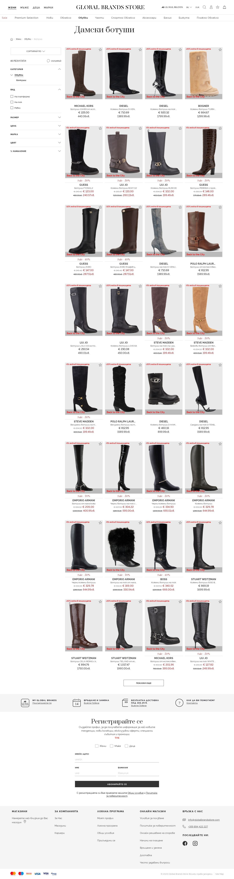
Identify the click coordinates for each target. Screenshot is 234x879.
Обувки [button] (83, 17)
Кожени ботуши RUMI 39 (164, 187)
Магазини (60, 825)
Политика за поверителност (158, 825)
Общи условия (135, 792)
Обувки (27, 39)
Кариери (60, 832)
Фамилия (123, 767)
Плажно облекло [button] (208, 17)
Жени (18, 39)
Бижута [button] (184, 17)
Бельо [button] (168, 17)
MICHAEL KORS (83, 106)
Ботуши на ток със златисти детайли (171, 345)
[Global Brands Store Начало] (110, 6)
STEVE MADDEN (164, 342)
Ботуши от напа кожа (83, 503)
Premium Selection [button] (27, 17)
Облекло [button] (65, 17)
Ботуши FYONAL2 (83, 187)
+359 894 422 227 (198, 826)
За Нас (58, 818)
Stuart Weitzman (203, 579)
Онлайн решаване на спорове (157, 832)
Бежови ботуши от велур (203, 345)
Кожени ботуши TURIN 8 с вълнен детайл (212, 109)
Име (77, 767)
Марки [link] (48, 7)
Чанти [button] (99, 17)
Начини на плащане (151, 840)
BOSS (163, 579)
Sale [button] (4, 17)
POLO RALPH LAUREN (203, 263)
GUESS (83, 184)
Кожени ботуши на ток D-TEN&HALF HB (171, 109)
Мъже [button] (24, 7)
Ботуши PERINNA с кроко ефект (207, 187)
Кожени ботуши (203, 503)
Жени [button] (12, 7)
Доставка (146, 855)
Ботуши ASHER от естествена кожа (90, 109)
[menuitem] (5, 17)
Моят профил (105, 818)
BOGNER (203, 106)
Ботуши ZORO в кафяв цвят (124, 266)
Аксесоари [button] (149, 17)
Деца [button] (36, 7)
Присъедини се (106, 840)
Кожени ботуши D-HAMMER (164, 424)
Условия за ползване (152, 818)
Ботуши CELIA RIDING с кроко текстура (91, 661)
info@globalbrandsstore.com (204, 819)
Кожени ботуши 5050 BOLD (204, 582)
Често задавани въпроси (155, 862)
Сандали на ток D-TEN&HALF (205, 424)
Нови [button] (49, 17)
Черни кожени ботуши (164, 503)
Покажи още (143, 682)
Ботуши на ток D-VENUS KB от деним (170, 266)
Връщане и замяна (151, 847)
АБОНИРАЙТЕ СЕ (117, 784)
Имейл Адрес (82, 754)
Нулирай (56, 60)
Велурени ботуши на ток (84, 424)
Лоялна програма (107, 825)
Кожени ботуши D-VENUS (124, 109)
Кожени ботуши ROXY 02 (124, 187)
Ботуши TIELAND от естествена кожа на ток (134, 661)
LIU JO (124, 184)
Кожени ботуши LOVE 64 (124, 345)
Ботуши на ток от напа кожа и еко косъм (132, 582)
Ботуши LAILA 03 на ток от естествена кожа (95, 345)
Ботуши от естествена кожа (206, 266)
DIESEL (123, 106)
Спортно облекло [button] (123, 17)
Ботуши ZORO (83, 266)
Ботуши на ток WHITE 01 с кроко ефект (211, 661)
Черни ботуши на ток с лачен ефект (129, 503)
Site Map (219, 873)
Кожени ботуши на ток (163, 582)
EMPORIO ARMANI (83, 500)
